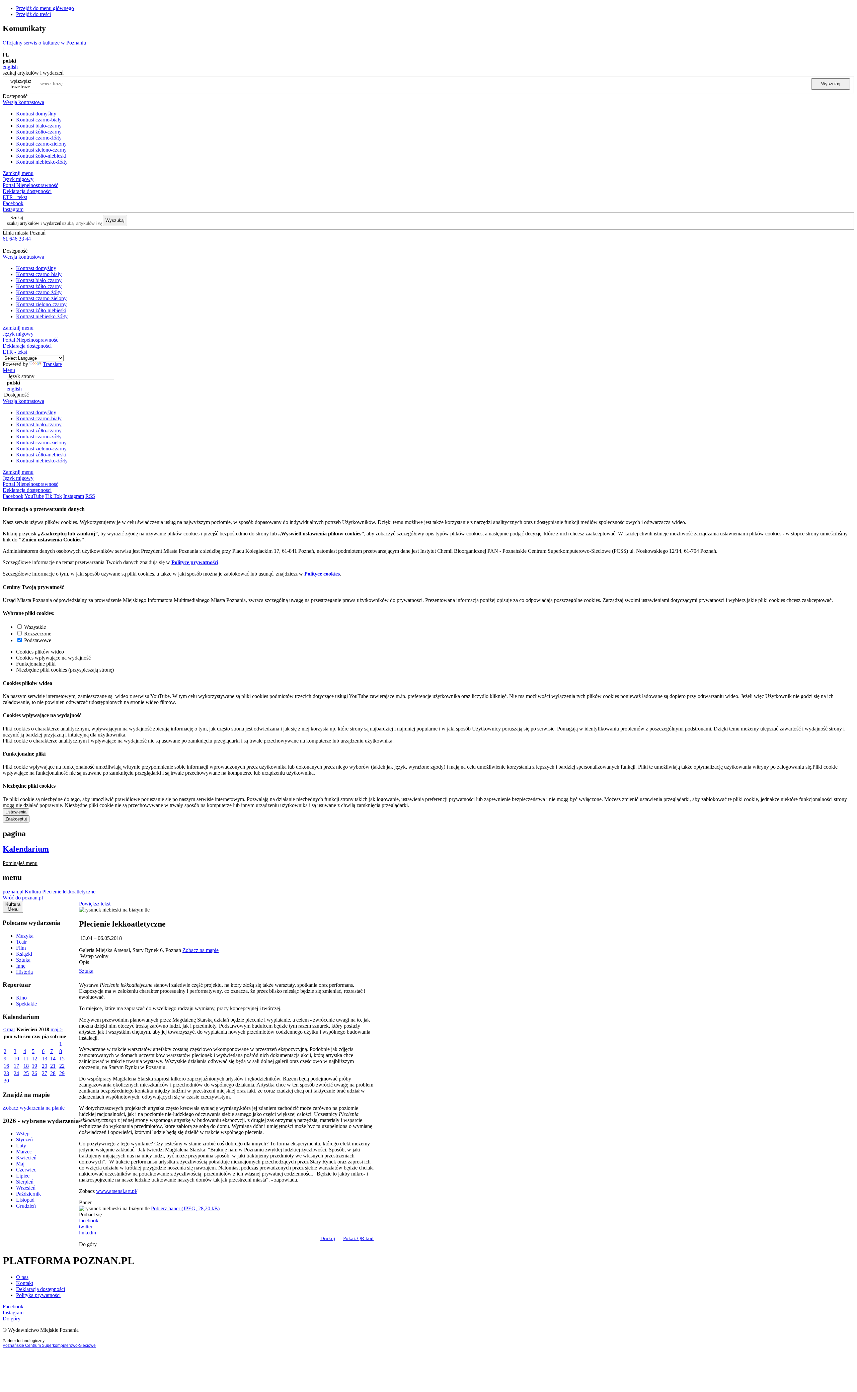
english (10, 67)
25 (26, 1073)
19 (34, 1066)
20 (44, 1066)
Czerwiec (26, 1169)
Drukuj (327, 1238)
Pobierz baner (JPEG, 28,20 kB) (185, 1208)
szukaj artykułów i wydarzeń (34, 223)
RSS (90, 496)
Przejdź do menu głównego (45, 8)
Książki (24, 954)
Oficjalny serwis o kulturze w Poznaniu (44, 43)
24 (16, 1073)
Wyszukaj (830, 83)
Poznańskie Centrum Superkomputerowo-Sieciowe (49, 1345)
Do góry (88, 1244)
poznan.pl (13, 891)
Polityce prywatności (194, 562)
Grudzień (26, 1206)
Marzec (24, 1151)
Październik (28, 1194)
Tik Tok (53, 496)
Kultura (33, 891)
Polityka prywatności (38, 1295)
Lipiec (22, 1176)
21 (53, 1066)
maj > (57, 1029)
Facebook (13, 203)
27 (44, 1073)
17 (16, 1066)
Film (21, 948)
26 (34, 1073)
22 (62, 1066)
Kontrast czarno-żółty (39, 138)
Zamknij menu (18, 173)
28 (53, 1073)
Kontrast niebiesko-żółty (42, 162)
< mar (9, 1029)
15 (62, 1058)
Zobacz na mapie (200, 950)
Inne (20, 966)
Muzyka (24, 936)
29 (62, 1073)
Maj (20, 1163)
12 (34, 1058)
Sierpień (24, 1182)
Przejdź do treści (33, 14)
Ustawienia (15, 811)
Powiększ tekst (94, 903)
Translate (52, 364)
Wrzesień (25, 1188)
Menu (9, 370)
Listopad (25, 1200)
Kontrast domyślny (36, 113)
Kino (21, 997)
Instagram (13, 209)
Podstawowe (37, 640)
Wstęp (22, 1133)
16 (6, 1066)
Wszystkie (35, 627)
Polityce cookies (322, 574)
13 (44, 1058)
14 (53, 1058)
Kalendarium (26, 849)
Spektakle (26, 1004)
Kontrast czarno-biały (39, 119)
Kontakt (24, 1283)
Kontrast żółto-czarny (39, 132)
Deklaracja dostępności (40, 1289)
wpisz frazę (25, 83)
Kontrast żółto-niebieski (41, 156)
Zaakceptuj (16, 818)
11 (25, 1058)
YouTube (34, 496)
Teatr (21, 942)
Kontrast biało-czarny (39, 125)
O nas (22, 1277)
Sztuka (23, 960)
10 (16, 1058)
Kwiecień (26, 1157)
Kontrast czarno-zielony (41, 144)
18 (26, 1066)
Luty (21, 1145)
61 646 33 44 (17, 239)
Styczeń (24, 1139)
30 (6, 1080)
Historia (24, 972)
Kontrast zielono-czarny (41, 150)
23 (6, 1073)
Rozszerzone (37, 633)
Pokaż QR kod (358, 1238)
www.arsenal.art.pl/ (116, 1191)
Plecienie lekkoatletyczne (68, 891)
